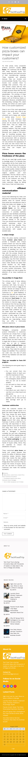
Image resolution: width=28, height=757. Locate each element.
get (12, 292)
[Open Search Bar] (25, 19)
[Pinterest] (15, 2)
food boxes (8, 476)
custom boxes (14, 474)
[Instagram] (12, 2)
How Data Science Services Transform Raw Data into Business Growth (13, 719)
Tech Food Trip (8, 562)
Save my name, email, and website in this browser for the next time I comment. (14, 527)
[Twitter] (18, 2)
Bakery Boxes (7, 474)
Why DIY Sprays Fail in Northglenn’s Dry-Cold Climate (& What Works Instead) (14, 713)
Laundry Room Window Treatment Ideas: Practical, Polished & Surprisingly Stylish (14, 702)
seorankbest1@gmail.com (11, 674)
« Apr (13, 748)
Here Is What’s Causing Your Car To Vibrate (13, 481)
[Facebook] (9, 2)
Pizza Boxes (14, 476)
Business (6, 473)
